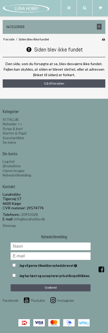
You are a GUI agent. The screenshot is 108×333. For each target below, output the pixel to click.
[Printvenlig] (103, 39)
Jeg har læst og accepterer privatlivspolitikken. (54, 276)
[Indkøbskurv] (100, 8)
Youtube (38, 300)
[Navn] (50, 245)
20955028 (29, 214)
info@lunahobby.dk (29, 219)
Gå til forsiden (54, 83)
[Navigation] (69, 8)
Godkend (51, 287)
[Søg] (84, 8)
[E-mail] (50, 255)
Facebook (10, 300)
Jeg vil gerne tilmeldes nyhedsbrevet (50, 265)
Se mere (9, 142)
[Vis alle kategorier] (99, 27)
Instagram (65, 300)
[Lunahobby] (26, 8)
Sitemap (9, 225)
